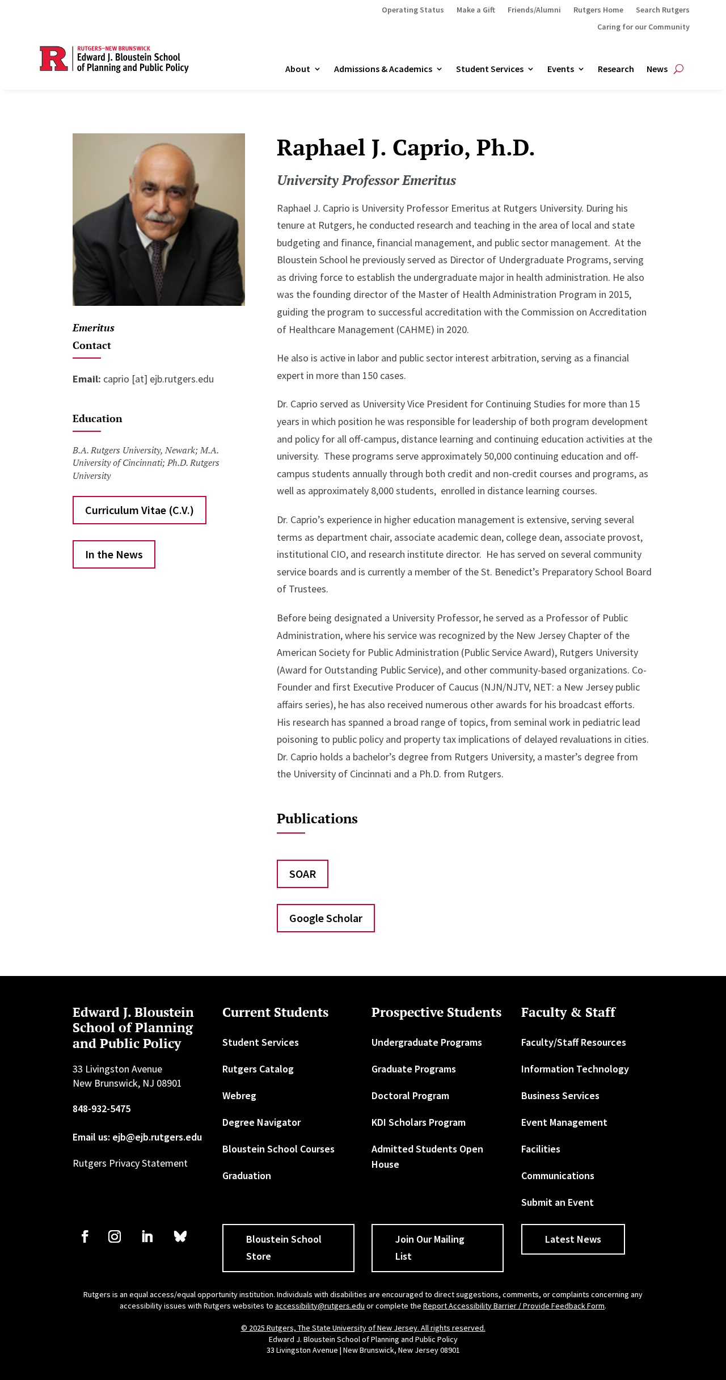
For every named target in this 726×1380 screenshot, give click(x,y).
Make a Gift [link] (476, 10)
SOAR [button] (302, 873)
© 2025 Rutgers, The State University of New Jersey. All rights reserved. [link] (363, 1328)
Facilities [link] (540, 1148)
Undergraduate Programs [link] (427, 1042)
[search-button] (678, 69)
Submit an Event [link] (557, 1202)
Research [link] (616, 69)
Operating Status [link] (413, 10)
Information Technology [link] (575, 1068)
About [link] (297, 69)
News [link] (657, 69)
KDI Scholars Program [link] (419, 1122)
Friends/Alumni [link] (534, 10)
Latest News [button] (573, 1239)
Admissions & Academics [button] (383, 69)
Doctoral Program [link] (410, 1095)
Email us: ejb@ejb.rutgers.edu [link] (137, 1136)
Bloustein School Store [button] (284, 1247)
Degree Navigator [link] (261, 1122)
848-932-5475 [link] (101, 1108)
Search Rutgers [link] (663, 10)
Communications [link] (557, 1175)
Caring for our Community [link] (643, 27)
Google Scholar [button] (325, 918)
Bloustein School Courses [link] (278, 1148)
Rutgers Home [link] (598, 10)
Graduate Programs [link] (414, 1068)
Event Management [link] (564, 1122)
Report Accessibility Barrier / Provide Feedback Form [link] (514, 1306)
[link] (85, 1236)
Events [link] (560, 69)
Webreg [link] (239, 1095)
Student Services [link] (490, 69)
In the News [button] (114, 554)
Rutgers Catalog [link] (258, 1068)
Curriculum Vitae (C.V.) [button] (139, 510)
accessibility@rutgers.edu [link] (320, 1306)
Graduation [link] (246, 1175)
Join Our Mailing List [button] (430, 1247)
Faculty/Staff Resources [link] (573, 1042)
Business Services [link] (560, 1095)
